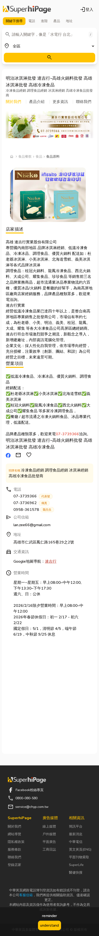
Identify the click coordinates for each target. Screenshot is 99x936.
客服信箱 (26, 895)
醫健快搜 (75, 872)
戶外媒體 (49, 834)
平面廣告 (49, 842)
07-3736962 (30, 503)
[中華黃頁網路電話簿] (27, 9)
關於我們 (14, 826)
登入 (86, 9)
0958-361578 (32, 509)
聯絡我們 (14, 857)
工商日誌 (49, 849)
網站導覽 (14, 834)
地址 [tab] (69, 21)
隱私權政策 (16, 842)
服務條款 (14, 849)
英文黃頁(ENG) (80, 849)
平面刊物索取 (79, 857)
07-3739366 (67, 434)
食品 (39, 156)
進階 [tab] (44, 21)
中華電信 (75, 842)
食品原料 (53, 156)
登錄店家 (14, 865)
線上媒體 (49, 826)
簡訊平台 (75, 826)
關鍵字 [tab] (14, 21)
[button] (16, 102)
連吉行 (50, 561)
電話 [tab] (31, 21)
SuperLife (76, 865)
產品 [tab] (56, 21)
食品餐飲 (25, 156)
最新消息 (75, 834)
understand (49, 925)
